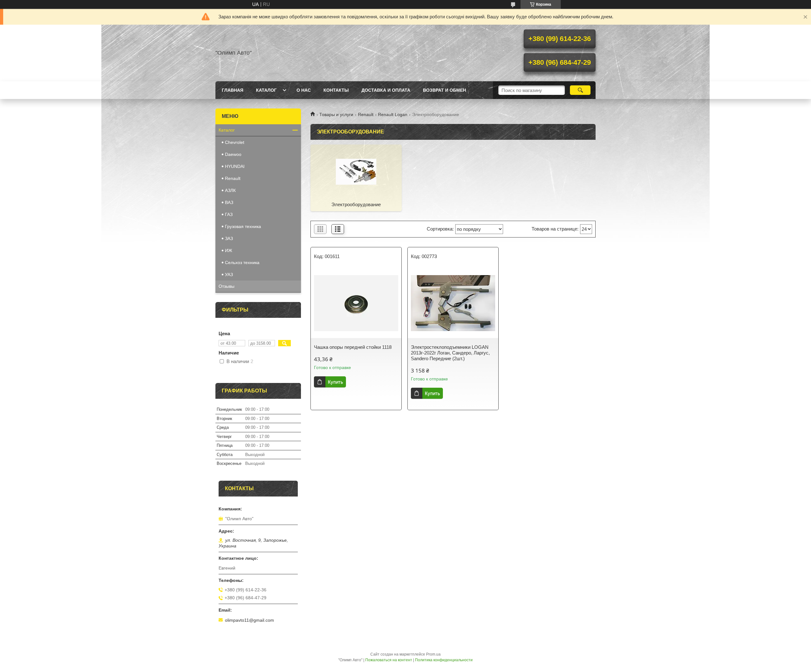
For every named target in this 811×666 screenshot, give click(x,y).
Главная (232, 90)
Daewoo (233, 154)
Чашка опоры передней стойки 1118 (353, 347)
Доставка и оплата (385, 90)
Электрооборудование (356, 204)
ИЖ (228, 250)
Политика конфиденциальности (444, 660)
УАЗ (229, 274)
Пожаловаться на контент (388, 660)
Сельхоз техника (242, 262)
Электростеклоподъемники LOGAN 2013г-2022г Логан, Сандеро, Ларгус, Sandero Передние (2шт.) (450, 352)
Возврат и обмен (444, 90)
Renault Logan (392, 114)
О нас (304, 90)
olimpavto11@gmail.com (249, 620)
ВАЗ (229, 202)
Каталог (266, 90)
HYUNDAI (235, 166)
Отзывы (226, 286)
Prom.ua (433, 654)
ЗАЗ (229, 238)
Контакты (336, 90)
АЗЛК (230, 190)
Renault (366, 114)
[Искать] (580, 90)
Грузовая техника (243, 226)
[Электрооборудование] (356, 171)
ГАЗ (229, 214)
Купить (335, 382)
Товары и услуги (336, 114)
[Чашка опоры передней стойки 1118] (356, 303)
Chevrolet (234, 142)
